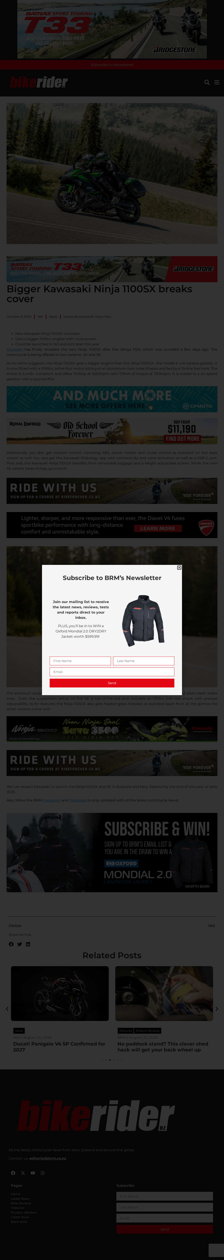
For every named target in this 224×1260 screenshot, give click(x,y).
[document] (112, 630)
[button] (179, 567)
